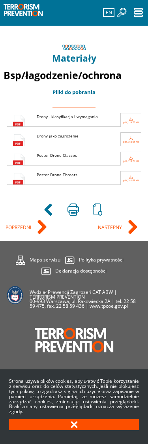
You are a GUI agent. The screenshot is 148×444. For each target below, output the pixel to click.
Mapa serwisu (38, 259)
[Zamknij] (74, 424)
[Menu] (138, 12)
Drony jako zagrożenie (88, 138)
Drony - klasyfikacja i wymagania (88, 119)
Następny (110, 227)
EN (108, 12)
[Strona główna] (23, 13)
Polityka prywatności (101, 260)
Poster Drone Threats (88, 177)
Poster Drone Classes (88, 158)
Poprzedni (19, 227)
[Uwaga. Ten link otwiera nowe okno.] (72, 209)
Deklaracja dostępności (81, 271)
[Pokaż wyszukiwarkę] (121, 12)
